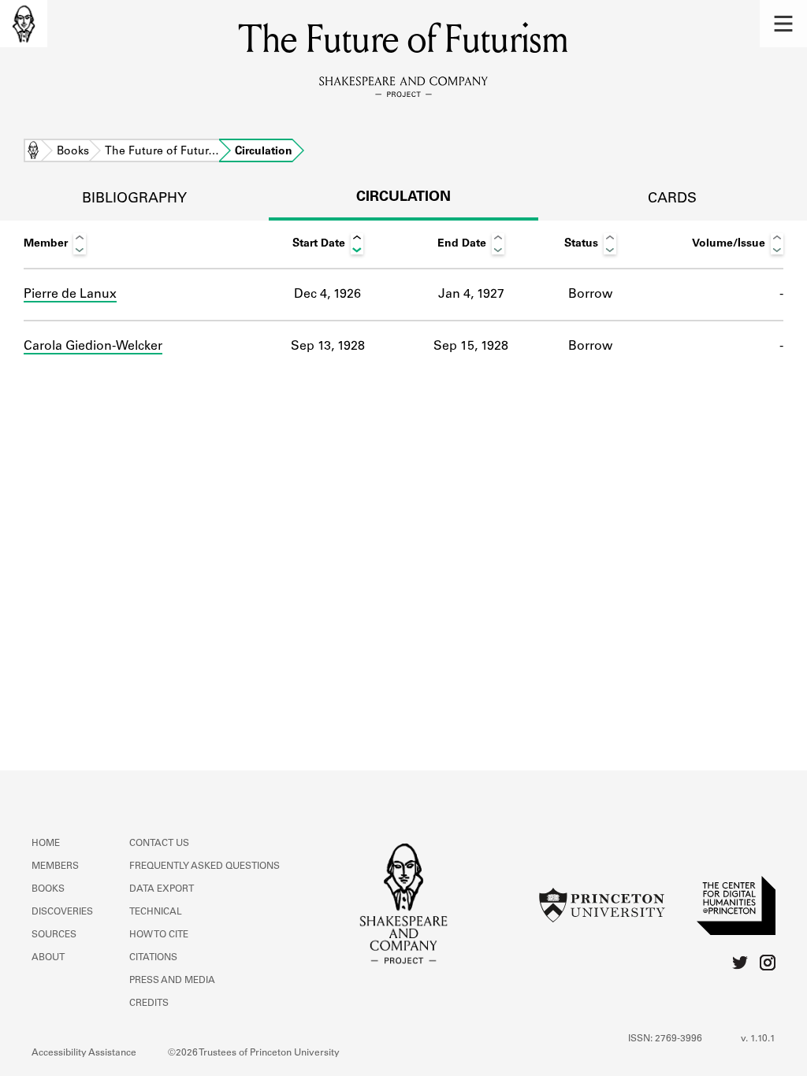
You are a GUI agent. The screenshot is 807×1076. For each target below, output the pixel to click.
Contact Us (159, 843)
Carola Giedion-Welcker (93, 346)
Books (73, 152)
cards (672, 199)
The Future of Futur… (162, 152)
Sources (54, 935)
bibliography (134, 199)
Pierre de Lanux (70, 294)
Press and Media (172, 980)
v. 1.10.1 (758, 1039)
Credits (149, 1003)
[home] (23, 23)
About (48, 958)
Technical (155, 912)
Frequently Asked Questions (204, 866)
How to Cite (158, 935)
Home (33, 152)
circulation (403, 198)
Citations (153, 958)
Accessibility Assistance (84, 1053)
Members (55, 866)
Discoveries (62, 912)
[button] (783, 23)
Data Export (161, 889)
